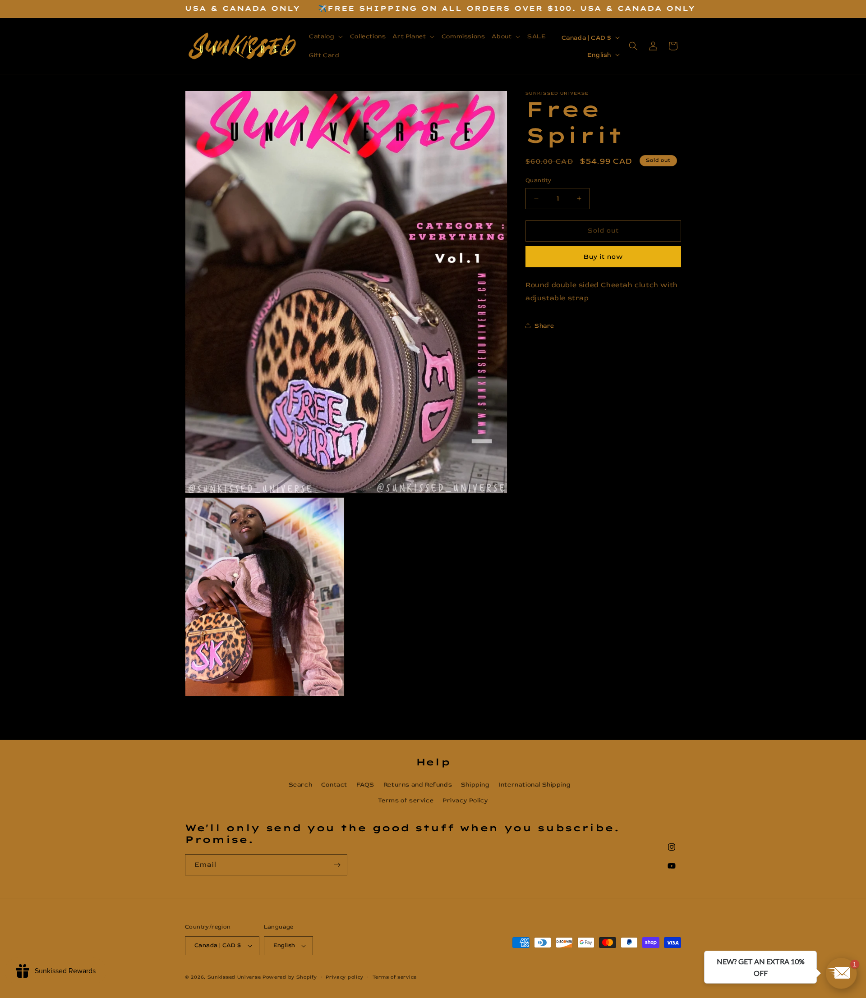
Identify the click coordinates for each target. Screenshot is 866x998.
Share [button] (544, 326)
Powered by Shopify (290, 977)
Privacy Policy (465, 800)
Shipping (475, 784)
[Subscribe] (337, 864)
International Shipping (534, 784)
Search (301, 784)
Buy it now (603, 256)
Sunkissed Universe (234, 977)
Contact (334, 784)
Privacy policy (345, 977)
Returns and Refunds (417, 784)
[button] (326, 36)
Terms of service (406, 800)
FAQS (365, 784)
